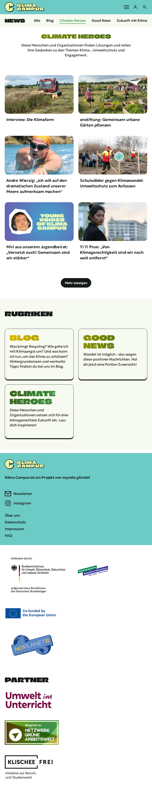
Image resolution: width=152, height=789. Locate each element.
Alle (37, 20)
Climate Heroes (73, 20)
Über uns (12, 515)
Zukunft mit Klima (132, 20)
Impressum (14, 529)
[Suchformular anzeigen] (144, 7)
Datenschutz (15, 522)
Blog (50, 20)
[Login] (135, 7)
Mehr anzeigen (76, 283)
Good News (101, 20)
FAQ (8, 535)
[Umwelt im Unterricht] (29, 700)
